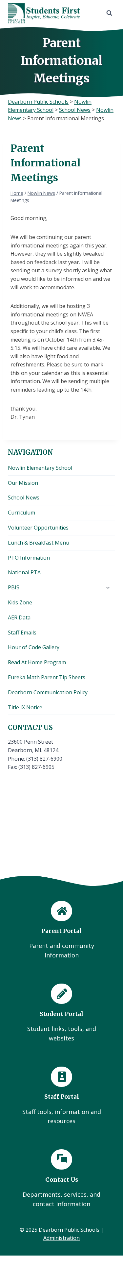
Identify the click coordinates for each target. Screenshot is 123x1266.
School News (23, 497)
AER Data (19, 617)
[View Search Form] (109, 13)
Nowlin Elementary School (40, 467)
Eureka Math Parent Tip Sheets (46, 677)
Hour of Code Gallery (33, 647)
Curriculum (21, 512)
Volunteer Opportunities (38, 527)
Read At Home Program (37, 662)
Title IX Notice (25, 707)
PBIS (13, 587)
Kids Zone (20, 602)
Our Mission (23, 482)
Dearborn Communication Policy (48, 692)
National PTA (24, 572)
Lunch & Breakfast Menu (38, 542)
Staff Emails (22, 632)
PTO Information (29, 557)
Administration (61, 1237)
